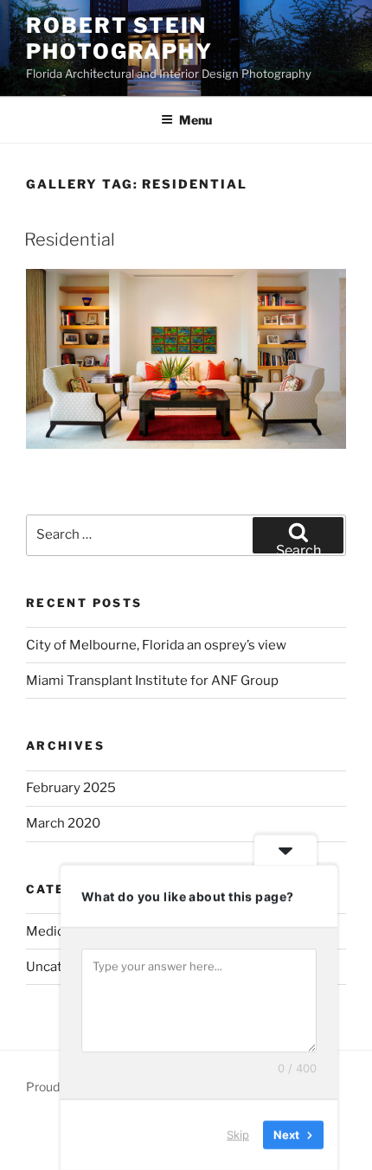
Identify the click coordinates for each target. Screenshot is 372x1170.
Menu (195, 119)
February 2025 (71, 788)
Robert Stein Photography (119, 38)
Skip (238, 1134)
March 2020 (63, 823)
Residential (69, 239)
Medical (50, 931)
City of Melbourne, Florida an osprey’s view (156, 645)
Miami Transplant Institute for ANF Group (152, 680)
